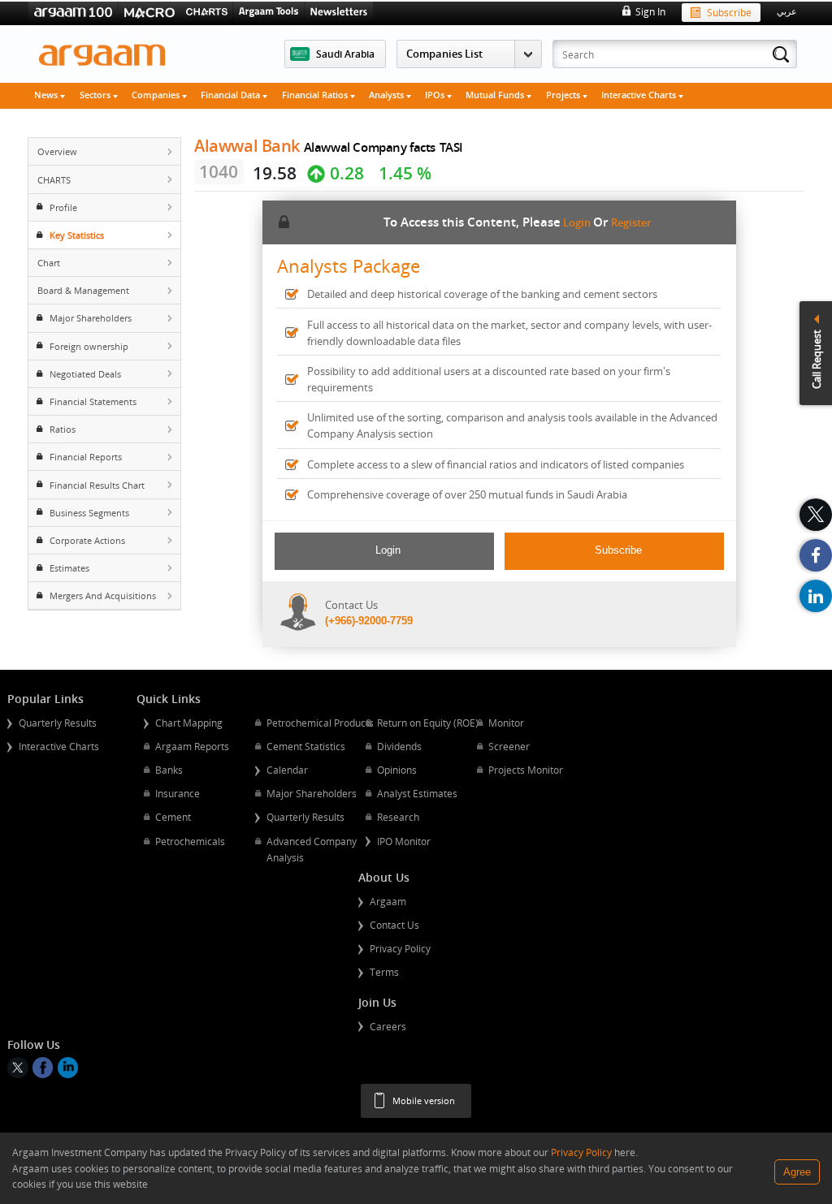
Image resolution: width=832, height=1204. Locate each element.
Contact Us (394, 924)
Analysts (387, 94)
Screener (509, 746)
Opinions (397, 769)
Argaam (388, 901)
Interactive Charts (639, 94)
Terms (384, 971)
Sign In (650, 11)
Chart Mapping (189, 722)
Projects (564, 94)
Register (631, 222)
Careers (388, 1026)
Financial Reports (86, 457)
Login (577, 222)
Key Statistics (77, 235)
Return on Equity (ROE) (428, 722)
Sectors (96, 94)
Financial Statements (93, 401)
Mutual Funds (496, 94)
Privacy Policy (400, 948)
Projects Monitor (525, 769)
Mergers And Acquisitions (103, 595)
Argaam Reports (192, 746)
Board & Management (83, 290)
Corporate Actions (87, 540)
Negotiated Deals (85, 374)
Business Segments (89, 513)
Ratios (63, 429)
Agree (797, 1172)
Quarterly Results (58, 722)
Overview (57, 151)
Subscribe (729, 12)
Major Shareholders (91, 318)
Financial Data (231, 94)
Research (398, 816)
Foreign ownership (89, 346)
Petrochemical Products (320, 722)
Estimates (69, 568)
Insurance (177, 793)
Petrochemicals (190, 841)
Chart (48, 263)
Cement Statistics (305, 746)
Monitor (506, 722)
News (47, 94)
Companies (157, 94)
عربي (787, 11)
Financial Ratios (316, 94)
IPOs (436, 94)
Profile (63, 207)
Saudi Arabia (345, 53)
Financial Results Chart (97, 485)
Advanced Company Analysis (311, 849)
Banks (169, 769)
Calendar (287, 769)
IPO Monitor (404, 841)
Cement (173, 816)
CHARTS (54, 180)
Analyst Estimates (417, 793)
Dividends (399, 746)
